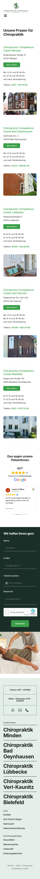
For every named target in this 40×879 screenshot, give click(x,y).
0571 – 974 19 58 (19, 85)
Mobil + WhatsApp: (17, 699)
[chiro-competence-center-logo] (16, 4)
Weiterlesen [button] (10, 508)
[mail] (20, 710)
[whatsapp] (13, 710)
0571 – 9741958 (23, 690)
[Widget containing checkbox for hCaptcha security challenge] (20, 612)
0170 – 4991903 (23, 700)
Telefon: (13, 690)
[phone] (27, 710)
